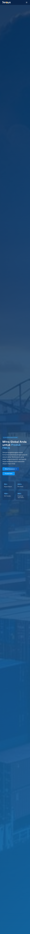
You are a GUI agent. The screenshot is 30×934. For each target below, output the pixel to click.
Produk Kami (8, 473)
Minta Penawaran (10, 469)
